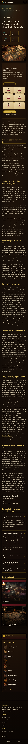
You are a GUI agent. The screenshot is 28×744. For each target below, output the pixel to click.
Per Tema (4, 722)
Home (3, 8)
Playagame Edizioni (9, 205)
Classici (3, 725)
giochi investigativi (7, 436)
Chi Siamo (4, 736)
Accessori (4, 734)
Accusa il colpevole (10, 112)
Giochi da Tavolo (6, 717)
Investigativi (8, 8)
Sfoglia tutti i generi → (8, 689)
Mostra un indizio (9, 84)
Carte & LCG (5, 720)
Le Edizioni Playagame (7, 731)
